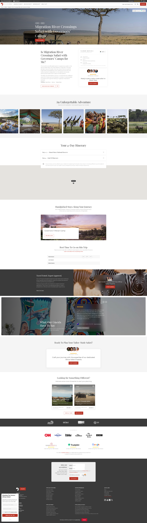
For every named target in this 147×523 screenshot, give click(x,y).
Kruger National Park (50, 506)
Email (71, 468)
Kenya (53, 82)
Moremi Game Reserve (51, 509)
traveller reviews (65, 452)
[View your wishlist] (135, 4)
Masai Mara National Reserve (52, 508)
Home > (2, 7)
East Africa (47, 82)
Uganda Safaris (49, 498)
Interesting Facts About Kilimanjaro (82, 512)
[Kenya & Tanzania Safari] (84, 395)
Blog (105, 489)
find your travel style (127, 4)
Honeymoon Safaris (79, 491)
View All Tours (68, 413)
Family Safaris (77, 489)
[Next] (106, 302)
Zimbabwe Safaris (49, 493)
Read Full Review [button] (97, 324)
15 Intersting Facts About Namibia (82, 509)
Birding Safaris (78, 500)
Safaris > (6, 7)
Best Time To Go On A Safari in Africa (82, 510)
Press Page (106, 492)
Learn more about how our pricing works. (73, 251)
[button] (73, 183)
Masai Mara (58, 82)
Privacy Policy (85, 470)
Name (71, 465)
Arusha (80, 404)
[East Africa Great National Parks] (62, 395)
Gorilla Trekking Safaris (79, 498)
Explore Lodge (49, 235)
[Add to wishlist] (57, 86)
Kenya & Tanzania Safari (83, 401)
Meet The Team (40, 290)
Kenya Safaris (48, 492)
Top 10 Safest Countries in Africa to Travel (83, 506)
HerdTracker (106, 493)
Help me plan (79, 413)
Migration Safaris (78, 499)
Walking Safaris (78, 492)
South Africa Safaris (50, 491)
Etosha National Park (50, 510)
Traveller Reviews (107, 495)
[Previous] (103, 302)
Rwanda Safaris (49, 496)
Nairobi (62, 403)
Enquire (143, 4)
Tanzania (56, 404)
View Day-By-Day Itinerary (48, 86)
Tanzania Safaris (49, 495)
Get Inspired (73, 478)
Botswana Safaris (49, 489)
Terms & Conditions (73, 472)
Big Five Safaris (78, 495)
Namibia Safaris (49, 499)
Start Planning (73, 363)
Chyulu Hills (89, 403)
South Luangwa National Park (52, 513)
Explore (68, 407)
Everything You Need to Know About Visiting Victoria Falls (86, 513)
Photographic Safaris (79, 493)
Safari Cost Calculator (108, 491)
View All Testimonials (83, 328)
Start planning (40, 40)
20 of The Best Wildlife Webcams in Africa (83, 508)
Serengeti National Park (51, 512)
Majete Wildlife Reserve (51, 515)
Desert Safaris (78, 496)
